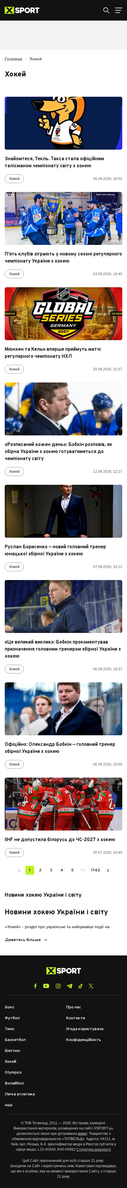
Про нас (73, 1007)
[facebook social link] (35, 986)
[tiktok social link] (80, 986)
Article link (63, 123)
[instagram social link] (58, 986)
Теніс (9, 1029)
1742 (95, 870)
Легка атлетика (20, 1094)
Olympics (13, 1072)
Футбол (12, 1018)
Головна (13, 58)
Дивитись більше (23, 940)
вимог (82, 1134)
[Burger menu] (118, 10)
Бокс (9, 1007)
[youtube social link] (46, 986)
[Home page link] (24, 10)
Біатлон (12, 1050)
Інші (8, 1105)
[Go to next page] (108, 870)
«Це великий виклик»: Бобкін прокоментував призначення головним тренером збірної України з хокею (63, 649)
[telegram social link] (69, 986)
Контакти (75, 1018)
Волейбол (14, 1083)
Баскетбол (15, 1039)
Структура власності (93, 1149)
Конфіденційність (83, 1039)
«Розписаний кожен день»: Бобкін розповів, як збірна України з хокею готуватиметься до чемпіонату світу (58, 452)
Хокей (14, 179)
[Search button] (106, 10)
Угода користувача (84, 1029)
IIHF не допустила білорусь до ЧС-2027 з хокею (60, 840)
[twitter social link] (91, 986)
